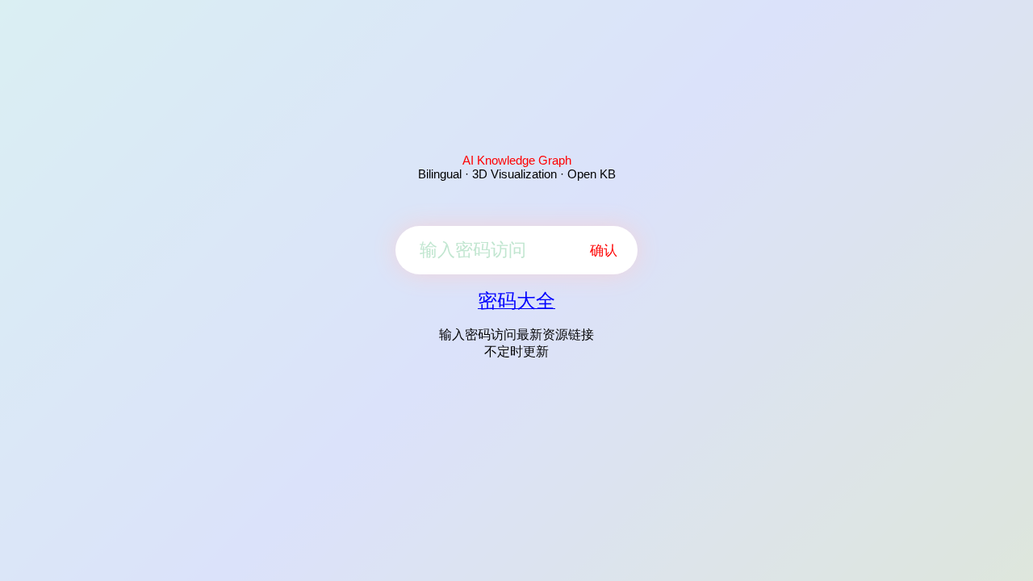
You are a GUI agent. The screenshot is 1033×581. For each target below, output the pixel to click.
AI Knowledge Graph (516, 160)
